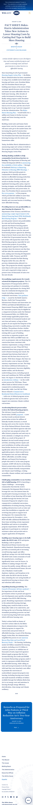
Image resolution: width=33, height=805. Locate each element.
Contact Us (5, 784)
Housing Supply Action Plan (11, 75)
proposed (19, 415)
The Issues (5, 763)
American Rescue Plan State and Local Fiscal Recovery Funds (15, 640)
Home (4, 756)
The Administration (8, 769)
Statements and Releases (16, 50)
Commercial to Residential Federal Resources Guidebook (16, 393)
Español (4, 779)
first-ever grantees (8, 193)
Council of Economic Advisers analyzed (15, 589)
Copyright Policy (6, 789)
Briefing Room (16, 46)
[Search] (29, 13)
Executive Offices (7, 773)
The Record (5, 759)
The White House (7, 776)
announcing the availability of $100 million (16, 164)
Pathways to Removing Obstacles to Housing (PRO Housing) (14, 169)
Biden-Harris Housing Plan (15, 111)
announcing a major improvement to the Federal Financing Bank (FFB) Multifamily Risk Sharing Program (16, 216)
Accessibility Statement (8, 791)
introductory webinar (11, 380)
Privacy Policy (5, 787)
